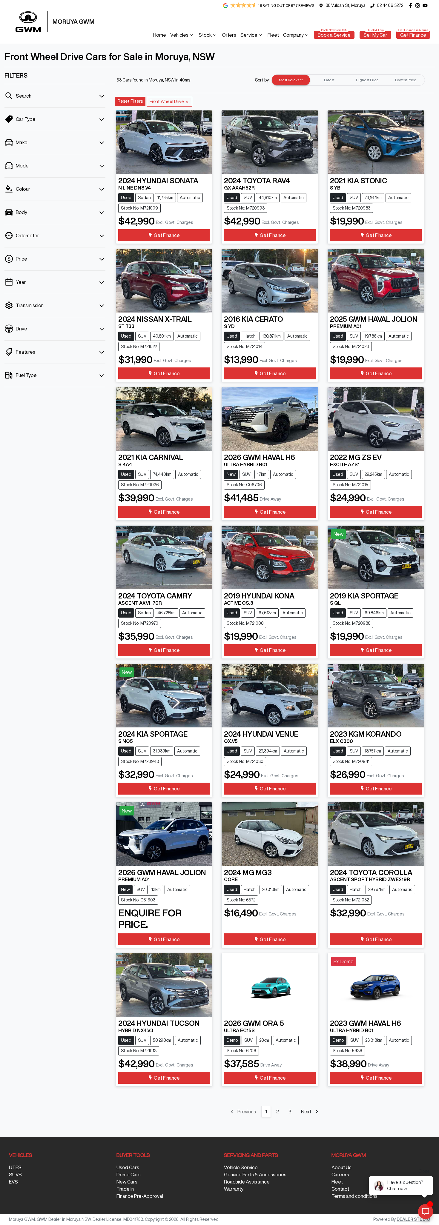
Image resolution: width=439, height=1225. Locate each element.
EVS (13, 1181)
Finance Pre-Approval (139, 1196)
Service (248, 35)
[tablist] (348, 80)
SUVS (15, 1174)
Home (159, 35)
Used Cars (127, 1167)
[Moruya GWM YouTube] (426, 5)
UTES (15, 1167)
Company (293, 35)
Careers (340, 1174)
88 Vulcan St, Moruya (346, 5)
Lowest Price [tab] (405, 80)
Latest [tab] (329, 80)
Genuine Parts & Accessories (255, 1174)
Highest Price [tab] (367, 80)
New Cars (126, 1181)
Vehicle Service (241, 1167)
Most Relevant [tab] (291, 80)
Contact (340, 1188)
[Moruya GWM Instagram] (419, 5)
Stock (205, 35)
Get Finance (413, 35)
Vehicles (179, 35)
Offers (229, 35)
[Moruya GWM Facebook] (411, 5)
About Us (341, 1167)
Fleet (273, 35)
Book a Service (334, 35)
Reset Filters (130, 101)
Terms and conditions (354, 1196)
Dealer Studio (413, 1219)
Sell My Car (375, 35)
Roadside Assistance (247, 1181)
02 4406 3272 (390, 5)
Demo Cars (128, 1174)
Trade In (125, 1188)
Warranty (233, 1188)
